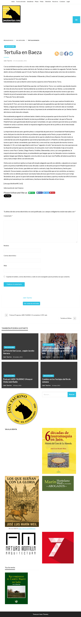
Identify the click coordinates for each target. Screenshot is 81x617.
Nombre (6, 245)
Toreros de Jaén (21, 1)
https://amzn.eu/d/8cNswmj (26, 528)
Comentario (8, 216)
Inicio (13, 1)
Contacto (62, 1)
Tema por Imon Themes (40, 614)
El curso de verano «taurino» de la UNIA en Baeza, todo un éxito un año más (57, 351)
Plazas (36, 1)
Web (5, 265)
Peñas (41, 1)
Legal (68, 1)
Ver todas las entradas (31, 303)
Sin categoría (20, 40)
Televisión (48, 1)
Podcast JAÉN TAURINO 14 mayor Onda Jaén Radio (18, 380)
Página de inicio (8, 40)
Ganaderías (30, 1)
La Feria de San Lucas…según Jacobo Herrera (18, 352)
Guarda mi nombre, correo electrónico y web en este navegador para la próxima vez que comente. (38, 277)
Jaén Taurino (15, 26)
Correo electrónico (10, 255)
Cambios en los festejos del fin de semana (56, 380)
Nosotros (55, 1)
